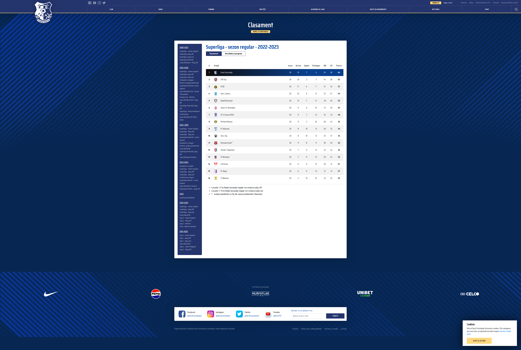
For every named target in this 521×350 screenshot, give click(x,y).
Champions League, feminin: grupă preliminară (189, 81)
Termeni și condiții (331, 329)
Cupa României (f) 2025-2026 (188, 118)
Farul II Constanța (260, 32)
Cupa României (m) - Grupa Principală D (189, 93)
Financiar (496, 3)
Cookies (295, 329)
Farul (160, 9)
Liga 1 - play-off (185, 238)
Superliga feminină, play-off (189, 107)
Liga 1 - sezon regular (187, 235)
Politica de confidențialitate (311, 329)
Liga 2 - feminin (185, 223)
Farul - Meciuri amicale (188, 226)
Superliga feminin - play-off (190, 188)
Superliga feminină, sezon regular (189, 87)
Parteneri (464, 3)
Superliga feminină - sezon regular (189, 139)
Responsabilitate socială (509, 3)
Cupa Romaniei (185, 243)
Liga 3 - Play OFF (186, 220)
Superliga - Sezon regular (189, 71)
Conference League (187, 177)
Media (471, 3)
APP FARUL (435, 9)
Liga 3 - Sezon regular (188, 217)
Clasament (213, 54)
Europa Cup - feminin (187, 97)
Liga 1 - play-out (185, 241)
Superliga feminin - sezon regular (189, 182)
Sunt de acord (479, 341)
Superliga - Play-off (187, 131)
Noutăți (262, 9)
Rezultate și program (233, 54)
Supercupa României (187, 197)
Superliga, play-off (186, 54)
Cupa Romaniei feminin (188, 157)
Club (111, 9)
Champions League (186, 166)
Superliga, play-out (187, 57)
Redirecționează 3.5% (483, 3)
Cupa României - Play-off (189, 62)
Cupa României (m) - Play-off (189, 101)
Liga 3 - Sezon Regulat (188, 246)
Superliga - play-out (187, 174)
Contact (344, 329)
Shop (487, 9)
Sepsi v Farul (448, 3)
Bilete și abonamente (378, 9)
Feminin (211, 9)
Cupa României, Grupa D (188, 186)
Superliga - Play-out (187, 134)
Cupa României (185, 148)
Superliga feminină (186, 59)
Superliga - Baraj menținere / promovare (190, 113)
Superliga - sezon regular (189, 51)
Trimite (335, 316)
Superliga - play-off (187, 171)
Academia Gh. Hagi (318, 9)
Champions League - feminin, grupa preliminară (189, 144)
